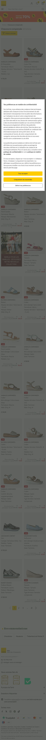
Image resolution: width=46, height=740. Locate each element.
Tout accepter (23, 173)
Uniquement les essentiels (23, 179)
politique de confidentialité (13, 152)
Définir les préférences (23, 185)
